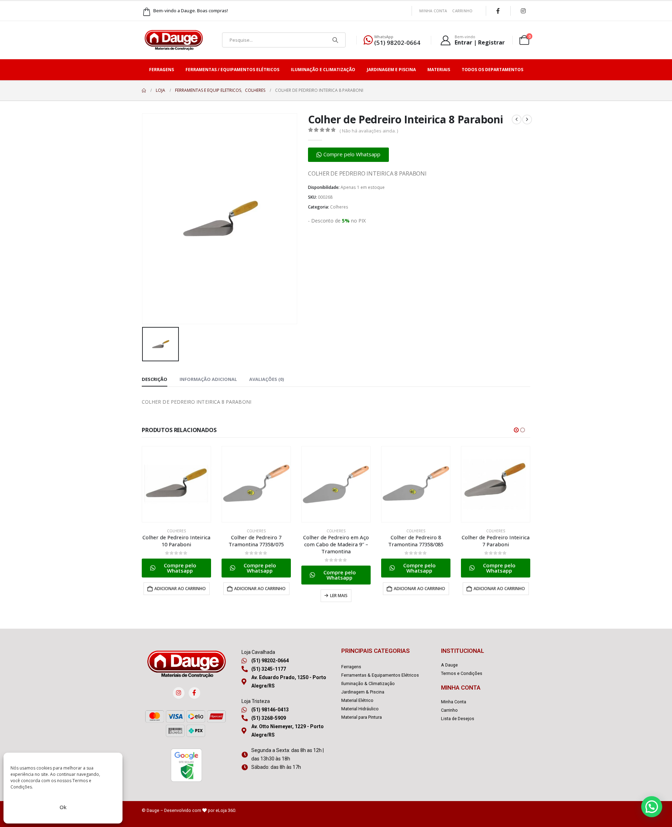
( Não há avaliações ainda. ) (369, 131)
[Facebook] (498, 11)
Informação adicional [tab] (208, 379)
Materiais (438, 70)
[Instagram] (523, 11)
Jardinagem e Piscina (391, 70)
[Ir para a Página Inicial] (144, 90)
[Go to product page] (176, 484)
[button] (348, 155)
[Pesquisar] (335, 40)
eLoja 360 (225, 810)
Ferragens (161, 70)
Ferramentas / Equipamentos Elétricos (232, 70)
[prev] (517, 119)
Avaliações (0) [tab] (266, 379)
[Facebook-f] (194, 693)
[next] (527, 119)
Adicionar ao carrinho (180, 589)
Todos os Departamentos (492, 70)
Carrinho (462, 10)
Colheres (339, 207)
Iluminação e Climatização (323, 70)
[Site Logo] (173, 40)
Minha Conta (433, 10)
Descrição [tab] (154, 379)
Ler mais (339, 596)
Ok (62, 807)
